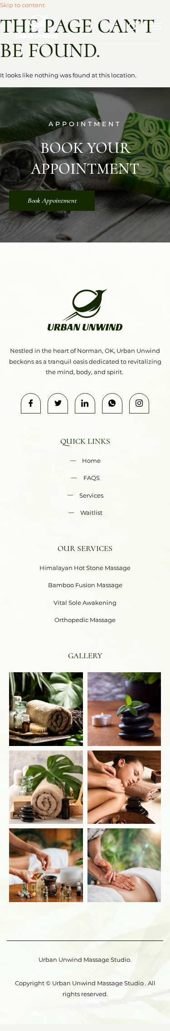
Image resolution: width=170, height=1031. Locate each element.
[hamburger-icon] (155, 27)
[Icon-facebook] (31, 403)
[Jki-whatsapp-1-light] (112, 403)
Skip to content (22, 5)
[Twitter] (58, 403)
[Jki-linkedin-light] (85, 403)
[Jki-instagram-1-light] (139, 403)
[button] (129, 28)
